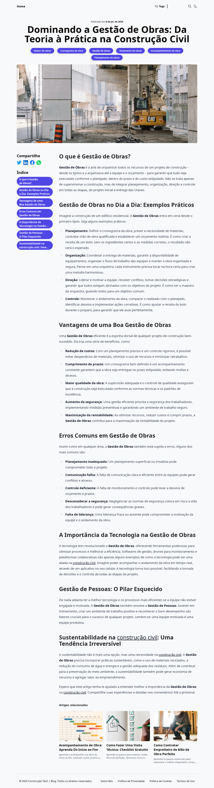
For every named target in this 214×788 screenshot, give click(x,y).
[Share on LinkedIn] (25, 162)
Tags (162, 6)
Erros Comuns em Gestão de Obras (30, 213)
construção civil (84, 563)
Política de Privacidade (131, 781)
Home (21, 6)
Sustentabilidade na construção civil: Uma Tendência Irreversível (33, 246)
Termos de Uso (186, 781)
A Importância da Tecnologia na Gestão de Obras (34, 224)
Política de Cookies (161, 781)
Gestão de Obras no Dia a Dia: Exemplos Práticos (34, 192)
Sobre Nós (107, 781)
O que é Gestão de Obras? (28, 181)
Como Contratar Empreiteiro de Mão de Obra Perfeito (171, 749)
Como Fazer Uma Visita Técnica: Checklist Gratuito (127, 747)
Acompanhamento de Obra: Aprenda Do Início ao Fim (80, 747)
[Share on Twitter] (19, 162)
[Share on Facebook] (32, 162)
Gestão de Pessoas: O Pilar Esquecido (31, 234)
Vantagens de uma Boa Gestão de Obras (32, 202)
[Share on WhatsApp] (39, 162)
